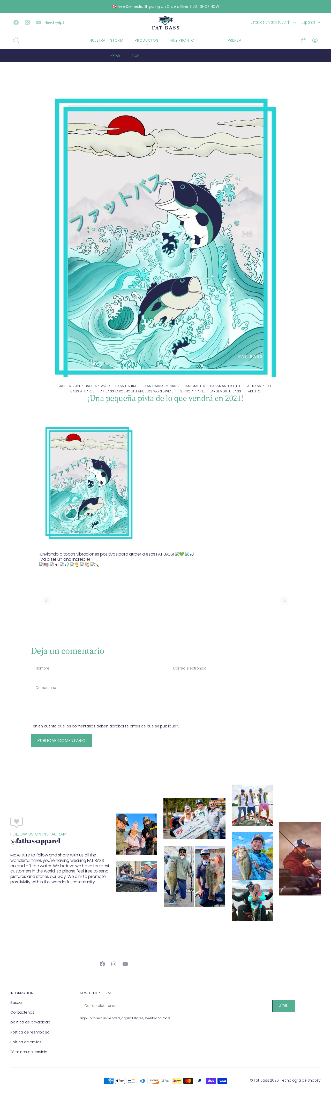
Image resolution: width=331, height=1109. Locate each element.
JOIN (284, 1006)
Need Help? (54, 22)
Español (308, 22)
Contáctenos (22, 1012)
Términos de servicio (28, 1051)
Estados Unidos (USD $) (271, 22)
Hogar (114, 56)
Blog (135, 56)
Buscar (16, 1002)
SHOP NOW (209, 6)
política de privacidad (30, 1022)
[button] (16, 40)
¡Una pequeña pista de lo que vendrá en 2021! (187, 56)
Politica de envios (26, 1042)
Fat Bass (261, 1080)
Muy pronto (182, 40)
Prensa (235, 40)
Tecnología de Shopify (300, 1080)
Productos (146, 40)
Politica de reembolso (30, 1032)
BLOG (211, 40)
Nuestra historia (106, 40)
